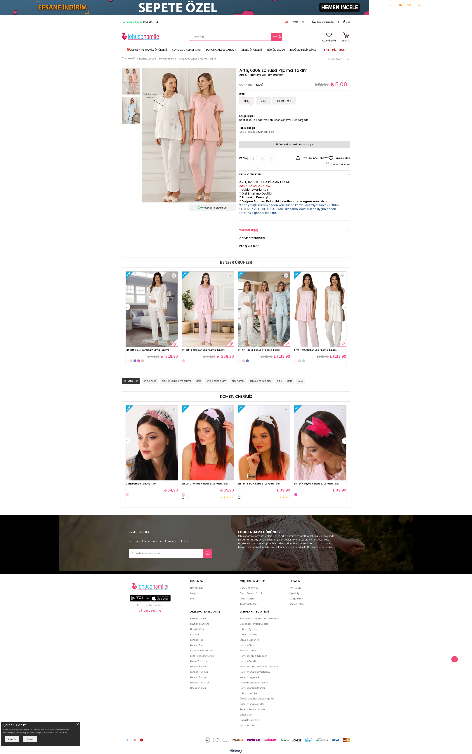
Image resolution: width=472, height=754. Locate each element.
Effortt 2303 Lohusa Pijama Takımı (315, 350)
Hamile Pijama (248, 725)
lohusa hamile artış (260, 380)
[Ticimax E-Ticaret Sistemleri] (236, 751)
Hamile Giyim (247, 645)
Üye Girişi (294, 593)
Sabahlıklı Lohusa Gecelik (254, 623)
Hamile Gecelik (248, 661)
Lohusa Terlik (197, 645)
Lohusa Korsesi (198, 666)
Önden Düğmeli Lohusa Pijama (257, 698)
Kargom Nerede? (325, 22)
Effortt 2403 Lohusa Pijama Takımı (203, 350)
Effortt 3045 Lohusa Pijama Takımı (147, 350)
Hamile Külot (197, 629)
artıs (289, 380)
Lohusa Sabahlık (249, 639)
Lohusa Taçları (198, 677)
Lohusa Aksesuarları (221, 50)
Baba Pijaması (335, 50)
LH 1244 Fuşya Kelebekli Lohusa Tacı (316, 483)
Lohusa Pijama (248, 629)
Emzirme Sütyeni (199, 623)
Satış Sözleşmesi (249, 587)
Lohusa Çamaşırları (186, 50)
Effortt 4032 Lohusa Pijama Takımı (259, 350)
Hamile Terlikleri (248, 650)
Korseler (194, 634)
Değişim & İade (249, 246)
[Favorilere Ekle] (174, 409)
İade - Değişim (248, 598)
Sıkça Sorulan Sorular (252, 593)
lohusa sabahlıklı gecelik (254, 682)
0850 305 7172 (153, 611)
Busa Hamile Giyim (250, 720)
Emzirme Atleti (198, 618)
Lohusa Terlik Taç (200, 682)
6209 (300, 380)
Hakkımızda (197, 587)
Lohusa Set (246, 714)
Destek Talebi (296, 604)
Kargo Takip (296, 598)
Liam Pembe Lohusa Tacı (141, 483)
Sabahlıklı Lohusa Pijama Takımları (259, 618)
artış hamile (238, 380)
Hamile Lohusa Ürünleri (253, 688)
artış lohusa (149, 380)
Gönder (207, 553)
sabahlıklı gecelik (249, 677)
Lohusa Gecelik (248, 634)
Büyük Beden (276, 50)
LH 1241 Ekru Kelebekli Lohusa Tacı (259, 483)
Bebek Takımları (199, 661)
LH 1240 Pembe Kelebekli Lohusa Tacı (205, 483)
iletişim (194, 593)
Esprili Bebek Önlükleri (202, 655)
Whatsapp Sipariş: (140, 21)
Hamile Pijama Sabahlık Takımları (259, 666)
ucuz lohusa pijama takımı (255, 671)
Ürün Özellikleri (250, 174)
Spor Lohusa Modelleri (252, 704)
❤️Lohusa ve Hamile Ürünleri (146, 50)
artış (198, 380)
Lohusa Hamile (248, 693)
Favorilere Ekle (174, 275)
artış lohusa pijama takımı (176, 380)
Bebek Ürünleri (252, 50)
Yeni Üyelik (295, 587)
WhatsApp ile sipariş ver (214, 207)
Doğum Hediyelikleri (304, 50)
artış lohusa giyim (216, 380)
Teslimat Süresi (248, 604)
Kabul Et (12, 739)
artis (279, 380)
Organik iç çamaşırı (201, 650)
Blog (348, 22)
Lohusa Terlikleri (199, 671)
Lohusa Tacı (197, 639)
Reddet (30, 739)
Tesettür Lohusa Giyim (252, 709)
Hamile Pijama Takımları (253, 655)
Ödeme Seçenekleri (252, 238)
